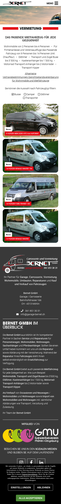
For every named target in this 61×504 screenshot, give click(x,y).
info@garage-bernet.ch (33, 314)
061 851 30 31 (32, 310)
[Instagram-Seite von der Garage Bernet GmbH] (20, 463)
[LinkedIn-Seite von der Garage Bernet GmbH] (40, 463)
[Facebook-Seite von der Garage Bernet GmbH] (30, 463)
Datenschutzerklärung (29, 474)
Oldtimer (44, 94)
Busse (17, 94)
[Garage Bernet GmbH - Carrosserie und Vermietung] (17, 3)
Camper (30, 94)
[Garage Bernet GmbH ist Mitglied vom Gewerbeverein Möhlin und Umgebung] (30, 441)
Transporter (31, 97)
